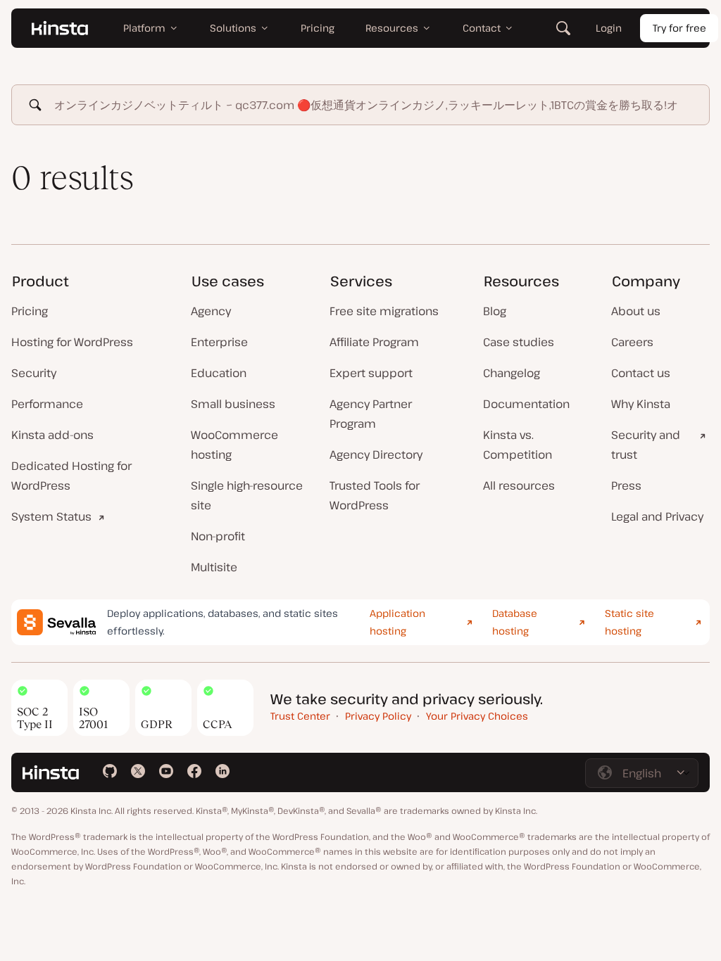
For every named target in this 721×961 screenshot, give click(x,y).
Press (626, 485)
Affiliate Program (374, 342)
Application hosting (397, 621)
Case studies (518, 342)
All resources (519, 485)
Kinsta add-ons (52, 435)
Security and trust (645, 444)
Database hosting (514, 621)
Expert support (371, 373)
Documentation (526, 404)
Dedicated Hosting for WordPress (71, 475)
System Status (51, 516)
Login (609, 27)
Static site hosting (629, 621)
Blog (494, 311)
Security (33, 373)
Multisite (214, 567)
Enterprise (219, 342)
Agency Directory (376, 454)
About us (635, 311)
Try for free (679, 27)
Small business (233, 404)
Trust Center (300, 716)
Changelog (511, 373)
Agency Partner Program (371, 413)
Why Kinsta (640, 404)
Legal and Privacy (657, 516)
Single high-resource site (247, 495)
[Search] (563, 28)
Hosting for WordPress (72, 342)
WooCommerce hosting (234, 444)
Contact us (640, 373)
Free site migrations (384, 311)
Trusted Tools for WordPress (375, 495)
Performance (47, 404)
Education (218, 373)
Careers (632, 342)
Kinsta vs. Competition (517, 444)
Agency (211, 311)
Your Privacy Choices (477, 716)
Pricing (29, 311)
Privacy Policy (378, 716)
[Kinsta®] (60, 28)
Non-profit (218, 536)
